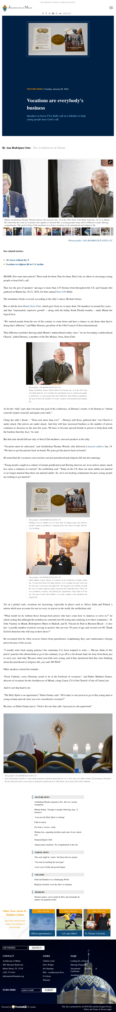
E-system (32, 1006)
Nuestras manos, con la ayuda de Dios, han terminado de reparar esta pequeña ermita (57, 898)
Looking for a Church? (80, 960)
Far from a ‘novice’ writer (45, 827)
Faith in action (40, 822)
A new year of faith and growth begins (49, 867)
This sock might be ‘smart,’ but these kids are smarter (55, 857)
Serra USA (61, 291)
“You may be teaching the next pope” (49, 862)
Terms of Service (100, 1009)
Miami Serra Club (32, 306)
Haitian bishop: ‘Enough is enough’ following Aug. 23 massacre (56, 811)
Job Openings (48, 968)
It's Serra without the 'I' (17, 260)
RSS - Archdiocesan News (53, 972)
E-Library (47, 976)
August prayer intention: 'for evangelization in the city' (56, 844)
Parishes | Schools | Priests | (55, 2)
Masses (71, 2)
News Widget (48, 964)
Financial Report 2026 (43, 839)
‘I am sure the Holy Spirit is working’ (49, 817)
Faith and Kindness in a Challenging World (51, 879)
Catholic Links (49, 960)
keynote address (96, 446)
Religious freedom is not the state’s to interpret (53, 884)
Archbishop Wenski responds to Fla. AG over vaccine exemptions (55, 803)
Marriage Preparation (79, 964)
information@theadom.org (13, 976)
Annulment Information (80, 975)
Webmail (46, 980)
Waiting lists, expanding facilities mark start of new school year (57, 833)
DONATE (67, 13)
